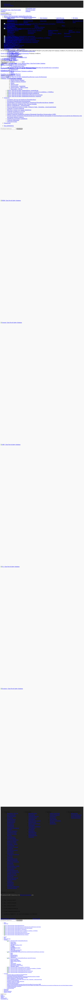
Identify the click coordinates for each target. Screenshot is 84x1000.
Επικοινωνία (74, 813)
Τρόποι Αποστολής (55, 813)
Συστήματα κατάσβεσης (10, 58)
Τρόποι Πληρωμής (55, 815)
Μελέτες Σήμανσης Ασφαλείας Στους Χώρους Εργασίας (12, 832)
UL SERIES (10, 33)
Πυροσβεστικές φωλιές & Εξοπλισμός (37, 77)
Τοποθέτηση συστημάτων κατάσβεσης (10, 884)
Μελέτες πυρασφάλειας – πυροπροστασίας (11, 837)
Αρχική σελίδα (5, 53)
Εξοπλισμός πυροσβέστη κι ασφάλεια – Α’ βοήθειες (31, 968)
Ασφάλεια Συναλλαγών (53, 823)
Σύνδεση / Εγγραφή (7, 992)
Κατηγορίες (67, 33)
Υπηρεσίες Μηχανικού (13, 886)
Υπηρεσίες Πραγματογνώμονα (12, 858)
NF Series (13, 59)
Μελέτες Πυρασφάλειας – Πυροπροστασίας (15, 978)
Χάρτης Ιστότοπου (76, 817)
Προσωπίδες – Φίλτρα (14, 966)
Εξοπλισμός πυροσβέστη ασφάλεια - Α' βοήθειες (34, 826)
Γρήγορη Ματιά (5, 77)
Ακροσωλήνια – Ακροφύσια (15, 964)
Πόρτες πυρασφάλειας (34, 823)
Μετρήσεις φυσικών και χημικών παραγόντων (12, 851)
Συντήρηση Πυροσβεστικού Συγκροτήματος (11, 819)
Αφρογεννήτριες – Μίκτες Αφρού (16, 49)
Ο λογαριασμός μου (76, 815)
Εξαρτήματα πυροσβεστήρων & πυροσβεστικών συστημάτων (33, 817)
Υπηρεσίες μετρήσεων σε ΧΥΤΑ (13, 982)
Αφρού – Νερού (14, 54)
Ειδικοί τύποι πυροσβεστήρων (18, 64)
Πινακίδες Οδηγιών (12, 21)
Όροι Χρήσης (53, 819)
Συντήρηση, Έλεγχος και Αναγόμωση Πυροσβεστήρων (12, 815)
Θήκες (12, 72)
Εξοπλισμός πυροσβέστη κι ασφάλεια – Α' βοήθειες (17, 24)
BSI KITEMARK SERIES (15, 947)
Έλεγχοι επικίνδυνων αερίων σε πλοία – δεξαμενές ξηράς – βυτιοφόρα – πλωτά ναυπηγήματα (12, 842)
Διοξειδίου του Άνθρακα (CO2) (18, 57)
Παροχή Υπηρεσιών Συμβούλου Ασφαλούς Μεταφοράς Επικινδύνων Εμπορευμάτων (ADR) (24, 984)
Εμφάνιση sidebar (5, 59)
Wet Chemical (11, 35)
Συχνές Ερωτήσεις (76, 816)
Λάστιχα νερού (13, 963)
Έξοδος (2, 994)
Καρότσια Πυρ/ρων (15, 74)
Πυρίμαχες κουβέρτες (27, 71)
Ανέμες (11, 962)
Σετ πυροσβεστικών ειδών (17, 66)
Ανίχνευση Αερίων (12, 888)
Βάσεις (9, 18)
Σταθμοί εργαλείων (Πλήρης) (15, 961)
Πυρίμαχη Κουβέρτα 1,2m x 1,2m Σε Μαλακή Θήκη (18, 68)
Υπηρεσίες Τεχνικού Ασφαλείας (12, 847)
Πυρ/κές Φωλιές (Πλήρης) (15, 960)
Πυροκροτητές (14, 69)
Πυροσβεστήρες (33, 813)
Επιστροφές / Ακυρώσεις (53, 817)
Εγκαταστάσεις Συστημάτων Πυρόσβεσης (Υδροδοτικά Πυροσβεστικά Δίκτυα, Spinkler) (13, 826)
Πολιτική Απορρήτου (55, 820)
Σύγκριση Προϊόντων (8, 991)
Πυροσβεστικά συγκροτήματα (32, 833)
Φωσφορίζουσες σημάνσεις (33, 836)
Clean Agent (12, 948)
